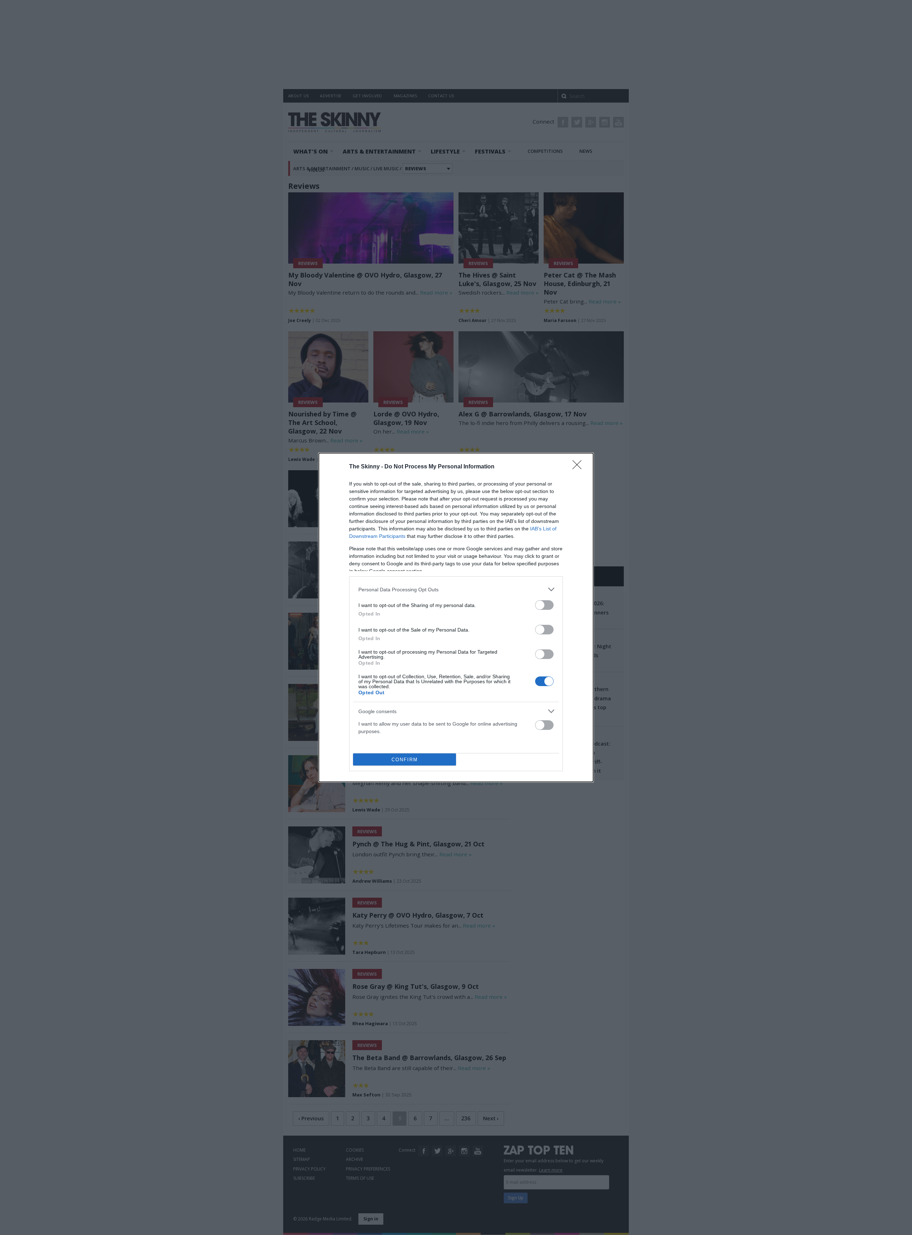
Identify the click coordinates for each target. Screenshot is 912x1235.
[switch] (544, 605)
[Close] (579, 467)
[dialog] (456, 617)
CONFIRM (405, 759)
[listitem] (456, 589)
